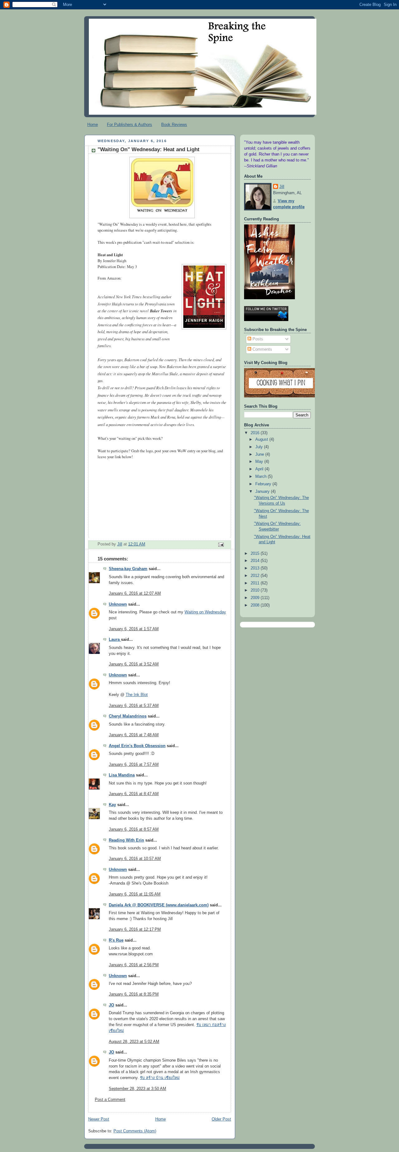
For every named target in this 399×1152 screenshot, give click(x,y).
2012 (256, 576)
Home (92, 124)
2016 (256, 433)
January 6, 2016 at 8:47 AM (134, 794)
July (259, 447)
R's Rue (116, 940)
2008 (256, 605)
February (263, 484)
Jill (281, 187)
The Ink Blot (137, 695)
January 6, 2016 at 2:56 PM (134, 965)
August (262, 439)
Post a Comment (110, 1099)
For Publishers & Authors (129, 124)
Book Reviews (174, 124)
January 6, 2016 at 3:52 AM (134, 664)
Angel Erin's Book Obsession (137, 746)
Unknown (118, 604)
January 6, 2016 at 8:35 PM (134, 994)
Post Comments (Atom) (134, 1131)
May (259, 461)
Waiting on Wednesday (205, 612)
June (260, 454)
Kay (112, 805)
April (260, 469)
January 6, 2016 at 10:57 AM (135, 859)
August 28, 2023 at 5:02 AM (134, 1041)
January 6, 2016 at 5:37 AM (134, 705)
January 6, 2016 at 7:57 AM (134, 764)
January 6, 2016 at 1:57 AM (134, 629)
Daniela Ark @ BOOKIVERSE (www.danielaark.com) (159, 905)
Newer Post (98, 1119)
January (263, 491)
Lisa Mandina (122, 775)
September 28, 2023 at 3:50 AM (137, 1089)
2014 (256, 561)
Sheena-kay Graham (128, 569)
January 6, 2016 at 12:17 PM (135, 929)
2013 (256, 568)
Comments (261, 349)
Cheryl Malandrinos (128, 716)
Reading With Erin (126, 840)
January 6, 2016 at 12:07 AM (135, 593)
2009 (256, 598)
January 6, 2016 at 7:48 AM (134, 735)
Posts (257, 339)
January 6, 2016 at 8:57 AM (134, 829)
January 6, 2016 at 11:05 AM (135, 894)
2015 (256, 553)
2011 (256, 583)
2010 (256, 590)
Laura (115, 639)
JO (111, 1005)
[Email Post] (220, 544)
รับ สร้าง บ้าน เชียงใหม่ (160, 1078)
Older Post (221, 1119)
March (261, 476)
